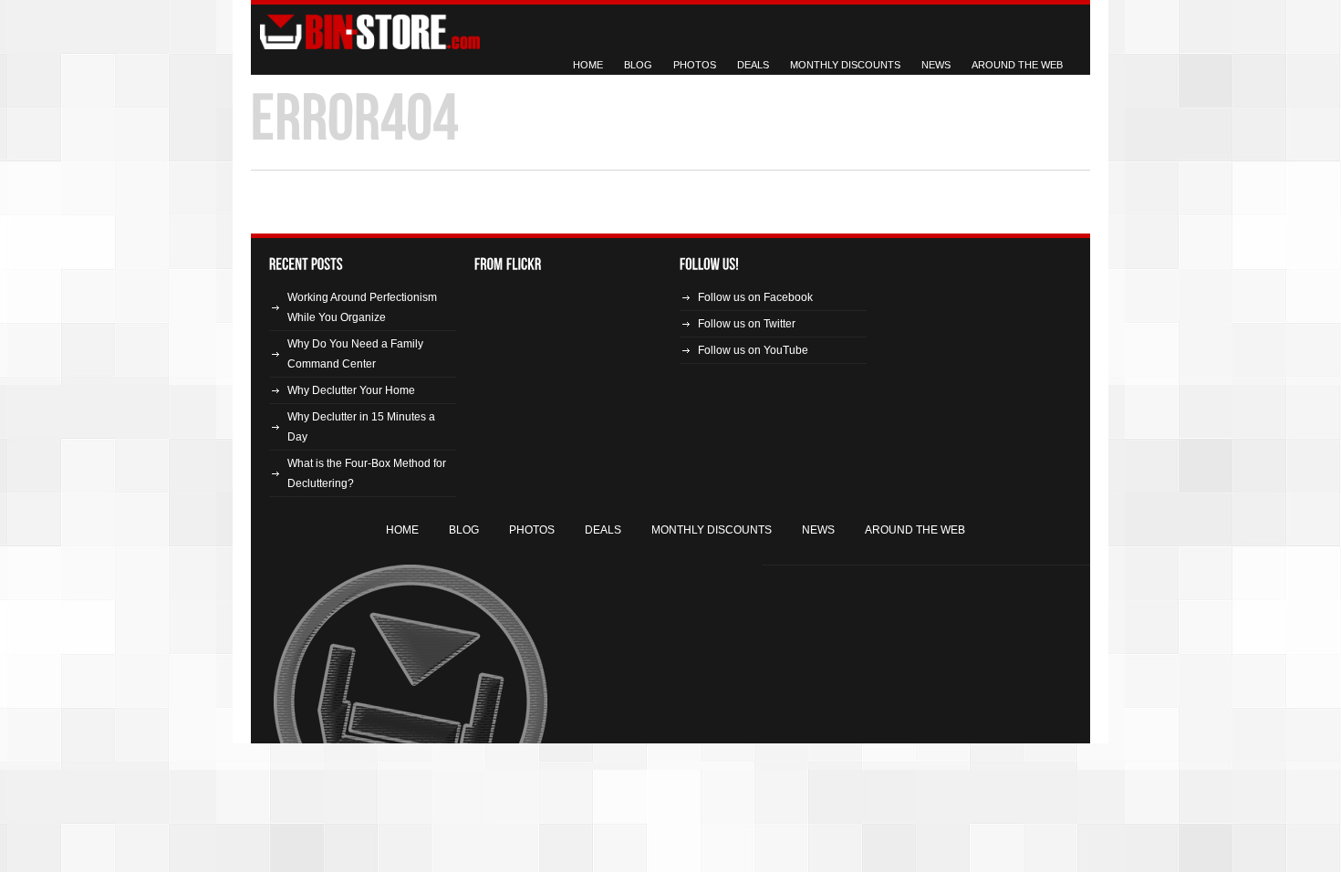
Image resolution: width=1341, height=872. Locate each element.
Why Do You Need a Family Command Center (355, 353)
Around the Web (1017, 64)
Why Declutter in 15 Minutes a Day (361, 426)
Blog (638, 64)
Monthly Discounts (845, 64)
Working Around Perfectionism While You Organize (362, 307)
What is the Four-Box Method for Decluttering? (366, 473)
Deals (753, 64)
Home (588, 64)
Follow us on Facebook (755, 297)
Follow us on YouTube (753, 350)
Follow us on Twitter (746, 323)
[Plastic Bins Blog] (369, 31)
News (936, 64)
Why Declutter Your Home (351, 390)
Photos (694, 64)
